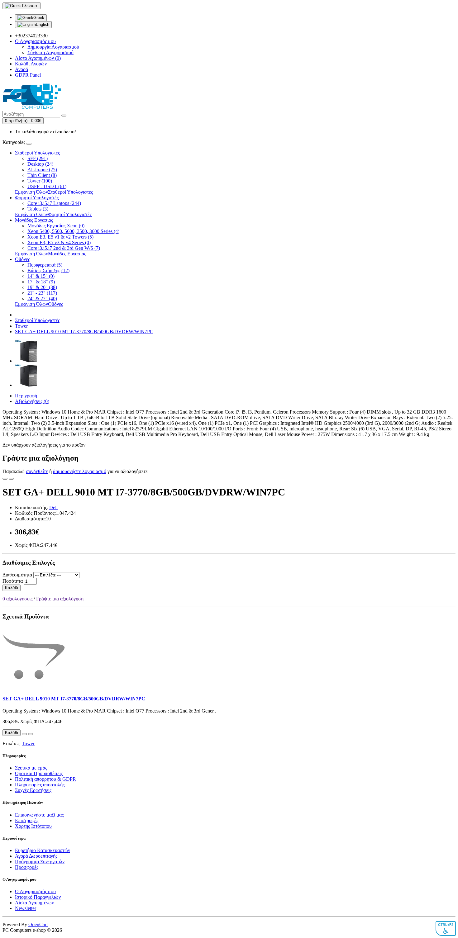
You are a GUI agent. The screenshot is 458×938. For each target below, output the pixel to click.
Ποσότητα (12, 581)
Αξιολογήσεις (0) (32, 401)
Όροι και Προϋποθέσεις (39, 773)
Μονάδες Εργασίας (34, 220)
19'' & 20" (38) (42, 287)
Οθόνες (22, 259)
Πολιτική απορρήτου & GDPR (45, 779)
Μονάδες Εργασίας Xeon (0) (55, 225)
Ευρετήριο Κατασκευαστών (42, 850)
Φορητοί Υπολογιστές (37, 197)
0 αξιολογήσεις (17, 598)
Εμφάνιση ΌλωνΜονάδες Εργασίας (50, 253)
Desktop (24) (40, 164)
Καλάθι (11, 587)
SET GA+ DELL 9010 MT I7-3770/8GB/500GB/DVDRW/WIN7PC (84, 331)
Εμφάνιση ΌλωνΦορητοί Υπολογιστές (53, 214)
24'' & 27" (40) (42, 298)
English (42, 24)
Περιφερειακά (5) (44, 265)
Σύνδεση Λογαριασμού (50, 52)
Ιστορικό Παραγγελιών (38, 897)
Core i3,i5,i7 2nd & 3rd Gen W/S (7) (63, 248)
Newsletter (25, 908)
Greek (38, 17)
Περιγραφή (26, 395)
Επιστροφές (26, 820)
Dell (53, 507)
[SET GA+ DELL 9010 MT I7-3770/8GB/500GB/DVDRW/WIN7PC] (26, 360)
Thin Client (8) (42, 175)
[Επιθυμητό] (4, 479)
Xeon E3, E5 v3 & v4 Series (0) (59, 242)
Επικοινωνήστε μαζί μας (39, 814)
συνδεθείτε (37, 471)
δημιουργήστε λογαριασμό (79, 471)
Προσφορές (26, 867)
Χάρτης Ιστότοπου (33, 826)
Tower (21, 326)
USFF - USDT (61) (46, 186)
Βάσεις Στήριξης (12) (48, 270)
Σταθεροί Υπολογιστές (37, 152)
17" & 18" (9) (41, 281)
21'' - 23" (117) (42, 293)
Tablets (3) (37, 208)
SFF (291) (37, 158)
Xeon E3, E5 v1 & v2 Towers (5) (60, 236)
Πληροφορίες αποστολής (39, 784)
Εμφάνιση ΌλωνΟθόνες (39, 304)
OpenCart (38, 924)
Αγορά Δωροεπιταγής (36, 856)
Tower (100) (39, 180)
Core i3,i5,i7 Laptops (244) (54, 203)
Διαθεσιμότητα (17, 574)
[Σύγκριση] (11, 479)
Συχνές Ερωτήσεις (33, 790)
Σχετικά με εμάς (31, 767)
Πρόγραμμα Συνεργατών (39, 861)
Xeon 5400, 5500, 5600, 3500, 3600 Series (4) (73, 231)
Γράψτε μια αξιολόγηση (59, 598)
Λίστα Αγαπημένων (34, 902)
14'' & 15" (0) (41, 276)
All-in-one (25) (42, 169)
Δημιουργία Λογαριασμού (53, 47)
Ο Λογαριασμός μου (35, 891)
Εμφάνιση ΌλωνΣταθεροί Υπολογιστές (54, 192)
